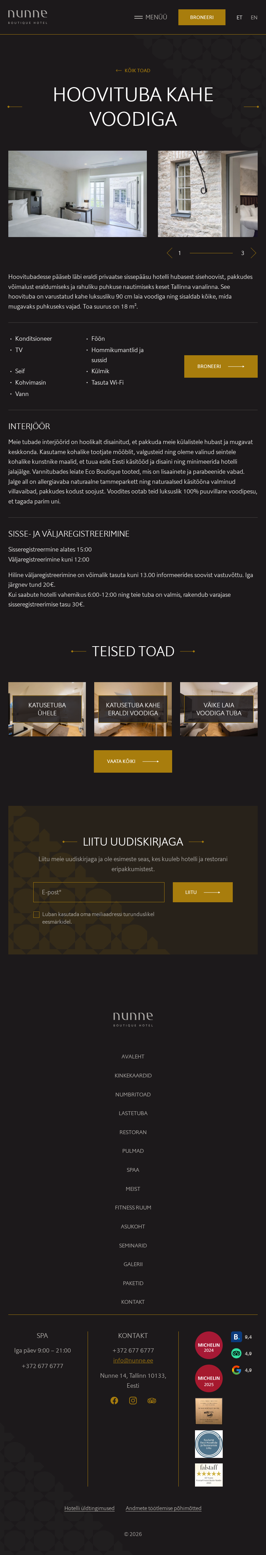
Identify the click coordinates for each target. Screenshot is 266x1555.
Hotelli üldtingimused (89, 1508)
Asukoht (133, 1226)
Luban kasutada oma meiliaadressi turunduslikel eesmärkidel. (98, 918)
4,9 (248, 1353)
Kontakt (133, 1302)
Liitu (191, 892)
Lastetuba (133, 1113)
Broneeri (202, 17)
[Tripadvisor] (151, 1400)
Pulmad (133, 1151)
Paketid (133, 1283)
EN (254, 17)
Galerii (133, 1264)
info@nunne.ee (133, 1360)
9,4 (248, 1337)
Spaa (133, 1170)
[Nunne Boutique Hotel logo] (27, 17)
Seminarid (133, 1245)
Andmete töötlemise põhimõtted (164, 1508)
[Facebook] (114, 1400)
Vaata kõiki (121, 761)
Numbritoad (133, 1094)
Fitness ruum (133, 1207)
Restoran (133, 1132)
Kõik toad (137, 70)
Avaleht (133, 1056)
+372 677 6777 (42, 1366)
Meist (133, 1189)
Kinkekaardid (133, 1075)
